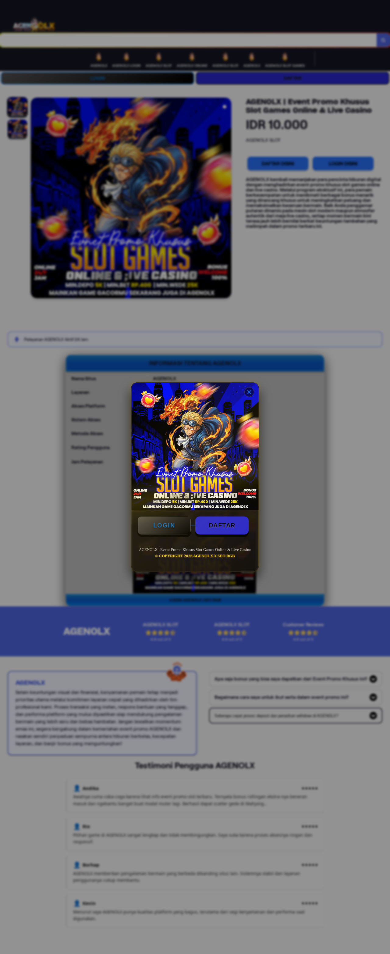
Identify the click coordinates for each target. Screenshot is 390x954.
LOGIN (164, 525)
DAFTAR (222, 525)
